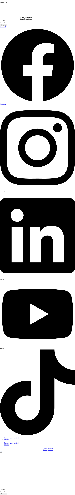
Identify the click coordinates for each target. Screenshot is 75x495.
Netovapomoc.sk (48, 448)
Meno (2, 23)
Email (2, 21)
